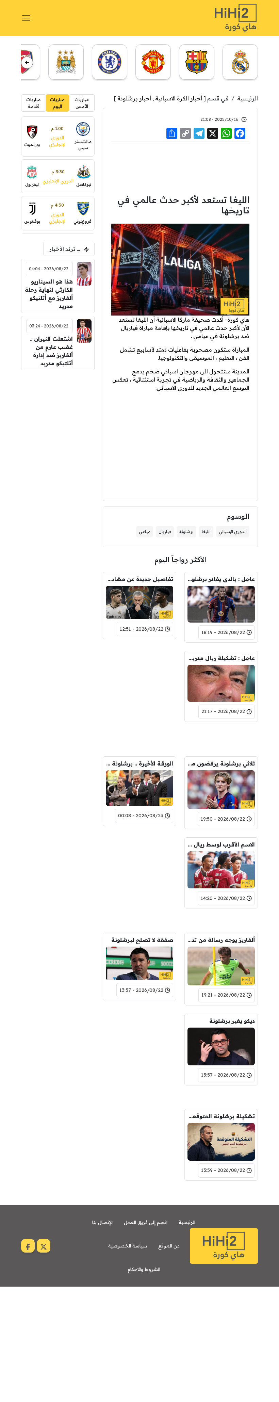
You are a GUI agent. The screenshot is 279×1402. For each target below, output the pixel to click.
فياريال (165, 531)
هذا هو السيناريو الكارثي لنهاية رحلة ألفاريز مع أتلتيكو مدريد (49, 293)
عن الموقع (169, 1246)
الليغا (206, 531)
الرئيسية (247, 98)
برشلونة (186, 531)
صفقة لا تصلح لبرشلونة (142, 939)
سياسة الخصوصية (127, 1246)
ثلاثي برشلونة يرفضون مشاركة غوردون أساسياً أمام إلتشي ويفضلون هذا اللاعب (221, 763)
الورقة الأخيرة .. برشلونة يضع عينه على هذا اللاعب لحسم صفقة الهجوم (139, 763)
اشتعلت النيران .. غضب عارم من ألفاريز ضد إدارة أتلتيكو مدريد (51, 351)
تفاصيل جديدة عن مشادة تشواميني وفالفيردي (139, 579)
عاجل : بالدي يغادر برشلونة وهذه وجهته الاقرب (221, 579)
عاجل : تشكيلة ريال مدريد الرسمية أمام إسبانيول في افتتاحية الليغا (221, 658)
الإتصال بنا (102, 1222)
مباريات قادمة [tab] (33, 103)
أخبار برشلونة (134, 98)
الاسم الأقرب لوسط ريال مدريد (221, 844)
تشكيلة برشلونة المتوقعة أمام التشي (221, 1116)
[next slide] (27, 62)
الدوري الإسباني (233, 531)
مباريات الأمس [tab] (82, 103)
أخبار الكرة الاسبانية (178, 98)
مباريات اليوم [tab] (57, 103)
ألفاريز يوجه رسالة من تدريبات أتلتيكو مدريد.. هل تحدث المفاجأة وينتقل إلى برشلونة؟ (221, 939)
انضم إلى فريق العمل (145, 1222)
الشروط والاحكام (144, 1269)
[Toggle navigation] (26, 18)
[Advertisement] (180, 167)
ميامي (144, 531)
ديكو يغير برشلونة (232, 1020)
